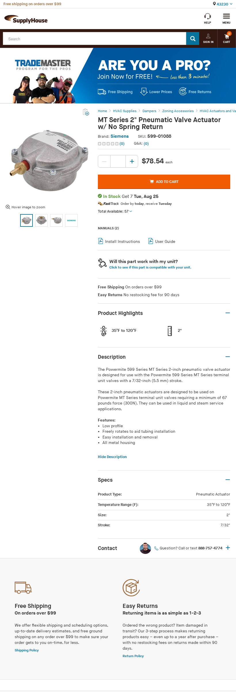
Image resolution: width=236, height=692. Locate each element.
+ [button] (227, 548)
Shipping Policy (27, 650)
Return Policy (133, 656)
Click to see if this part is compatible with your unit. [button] (150, 267)
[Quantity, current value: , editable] (118, 161)
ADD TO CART (167, 181)
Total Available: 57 (113, 211)
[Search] (192, 38)
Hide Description (112, 457)
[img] (108, 143)
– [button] (227, 313)
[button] (112, 144)
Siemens (120, 136)
